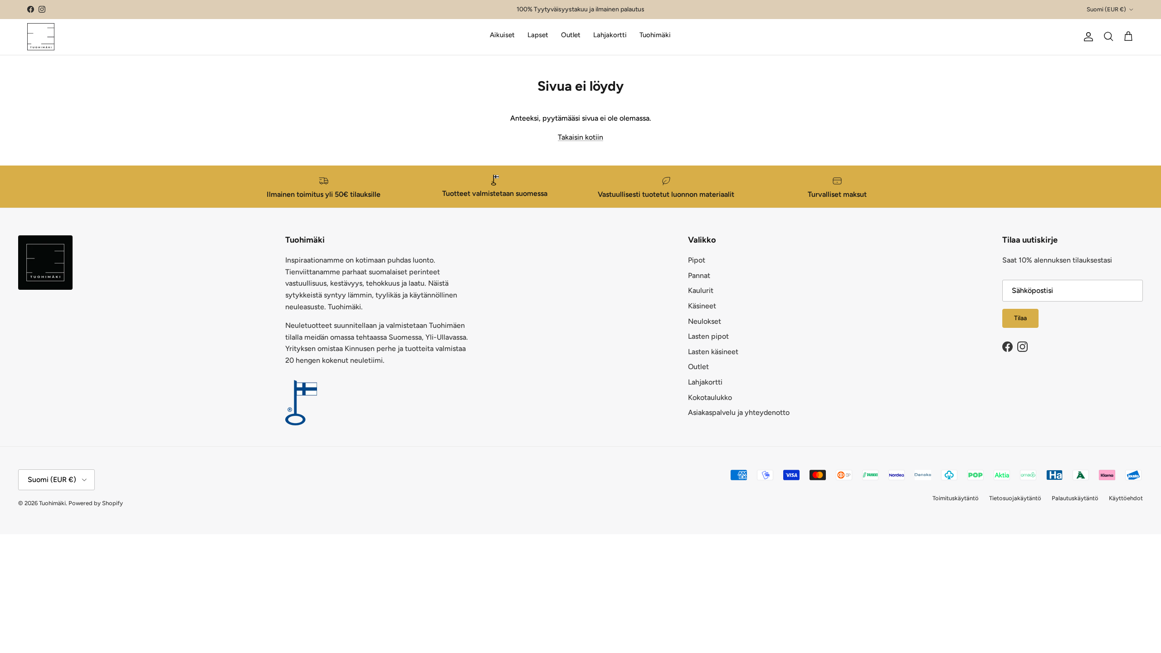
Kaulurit (700, 290)
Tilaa (1020, 318)
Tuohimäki (655, 35)
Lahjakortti (610, 35)
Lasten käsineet (713, 351)
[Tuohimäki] (40, 36)
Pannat (699, 275)
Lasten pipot (708, 336)
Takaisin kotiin (580, 137)
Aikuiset (502, 35)
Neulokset (704, 321)
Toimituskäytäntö (955, 498)
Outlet (570, 35)
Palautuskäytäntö (1075, 498)
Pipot (696, 260)
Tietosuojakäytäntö (1015, 498)
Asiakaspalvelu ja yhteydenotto (739, 412)
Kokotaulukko (710, 397)
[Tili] (1086, 36)
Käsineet (702, 306)
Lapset (537, 35)
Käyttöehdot (1126, 498)
